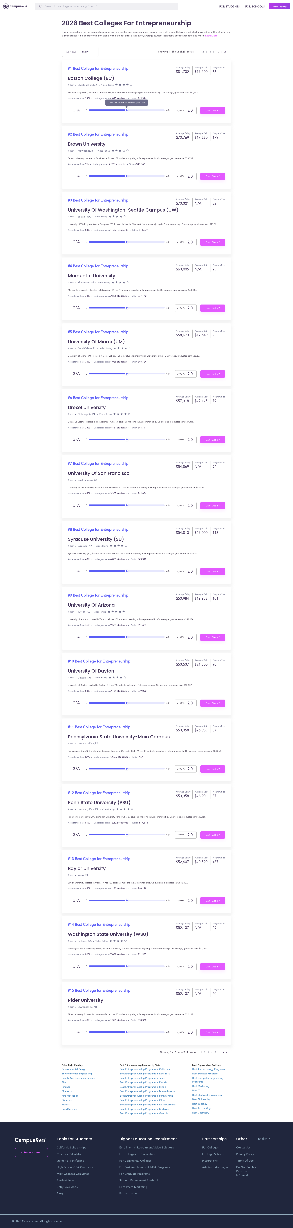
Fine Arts (67, 1091)
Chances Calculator (69, 1154)
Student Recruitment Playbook (139, 1180)
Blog (60, 1193)
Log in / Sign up (280, 6)
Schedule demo (31, 1152)
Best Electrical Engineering (207, 1095)
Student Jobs (65, 1180)
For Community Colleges (135, 1160)
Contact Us (243, 1147)
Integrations (210, 1160)
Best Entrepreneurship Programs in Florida (143, 1082)
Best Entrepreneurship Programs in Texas (142, 1078)
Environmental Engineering (77, 1074)
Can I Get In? (213, 111)
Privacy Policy (245, 1154)
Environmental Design (74, 1069)
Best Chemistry (200, 1113)
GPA (76, 110)
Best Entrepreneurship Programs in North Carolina (147, 1105)
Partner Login (128, 1193)
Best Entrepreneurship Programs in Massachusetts (147, 1091)
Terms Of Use (245, 1160)
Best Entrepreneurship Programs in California (145, 1069)
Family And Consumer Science (78, 1078)
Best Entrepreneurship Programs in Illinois (143, 1087)
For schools (255, 6)
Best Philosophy (201, 1099)
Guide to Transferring (70, 1160)
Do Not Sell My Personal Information (246, 1171)
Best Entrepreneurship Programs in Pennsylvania (146, 1096)
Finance (66, 1087)
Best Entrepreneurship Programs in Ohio (142, 1100)
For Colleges (210, 1147)
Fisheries (67, 1100)
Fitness (66, 1105)
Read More (211, 36)
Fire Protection (70, 1096)
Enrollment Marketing (133, 1187)
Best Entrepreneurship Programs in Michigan (144, 1109)
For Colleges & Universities (137, 1154)
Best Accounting (201, 1108)
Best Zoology (199, 1104)
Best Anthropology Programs (208, 1069)
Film (64, 1082)
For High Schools (213, 1154)
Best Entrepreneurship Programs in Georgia (144, 1113)
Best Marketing (200, 1086)
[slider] (127, 109)
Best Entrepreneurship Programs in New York (145, 1074)
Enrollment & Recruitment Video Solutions (146, 1147)
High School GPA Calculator (75, 1167)
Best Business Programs (205, 1074)
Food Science (69, 1109)
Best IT (196, 1091)
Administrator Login (215, 1167)
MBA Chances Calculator (73, 1174)
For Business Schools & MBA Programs (144, 1167)
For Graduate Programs (134, 1174)
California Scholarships (71, 1147)
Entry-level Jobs (67, 1187)
